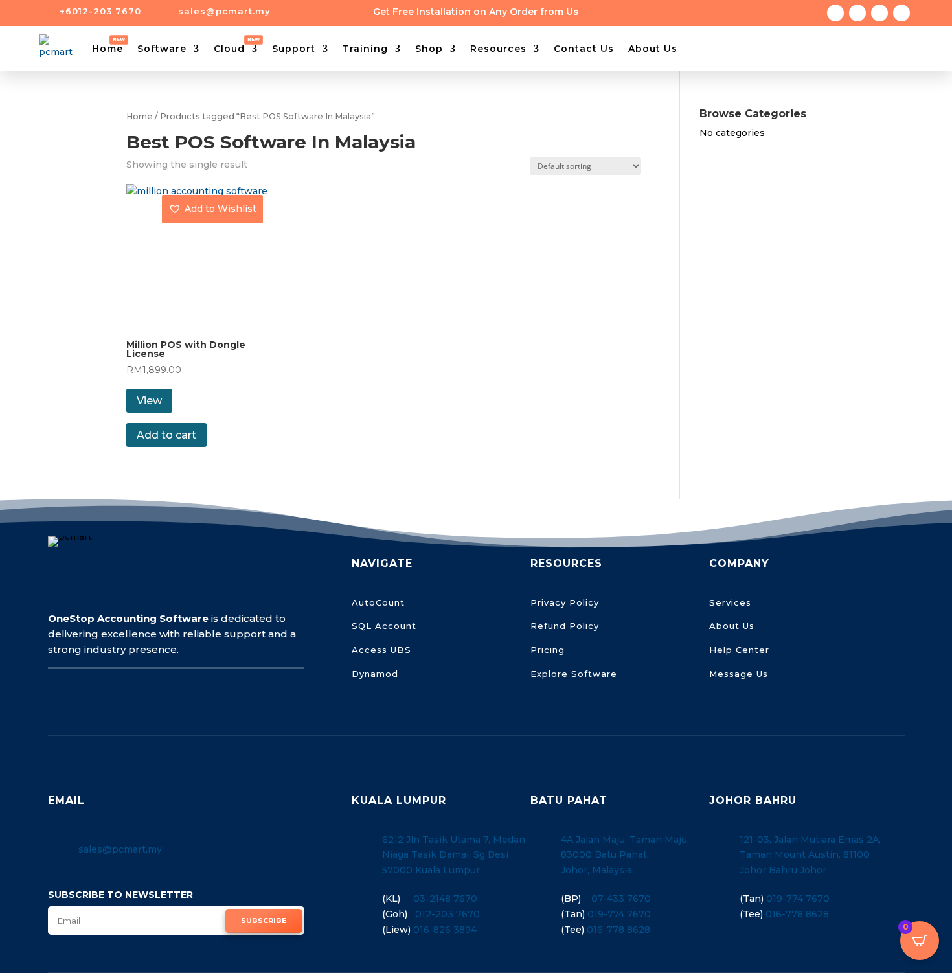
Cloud (229, 48)
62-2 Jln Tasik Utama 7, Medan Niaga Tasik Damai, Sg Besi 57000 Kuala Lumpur (453, 855)
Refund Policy (564, 626)
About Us (652, 48)
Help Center (739, 650)
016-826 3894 (445, 929)
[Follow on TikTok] (879, 13)
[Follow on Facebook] (835, 13)
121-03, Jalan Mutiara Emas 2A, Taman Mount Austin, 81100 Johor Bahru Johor (810, 855)
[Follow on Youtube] (901, 13)
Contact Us (584, 48)
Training (365, 48)
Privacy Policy (564, 602)
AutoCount (378, 602)
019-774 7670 (619, 914)
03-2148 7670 (445, 898)
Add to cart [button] (166, 435)
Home (107, 48)
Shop (429, 48)
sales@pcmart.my (120, 849)
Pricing (547, 650)
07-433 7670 (621, 898)
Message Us (738, 674)
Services (730, 602)
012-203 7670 (447, 914)
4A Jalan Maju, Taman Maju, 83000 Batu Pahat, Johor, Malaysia (625, 855)
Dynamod (375, 674)
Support (293, 48)
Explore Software (573, 674)
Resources (498, 48)
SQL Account (384, 626)
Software (162, 48)
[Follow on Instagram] (857, 13)
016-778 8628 (618, 929)
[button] (212, 209)
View (149, 401)
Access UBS (381, 650)
